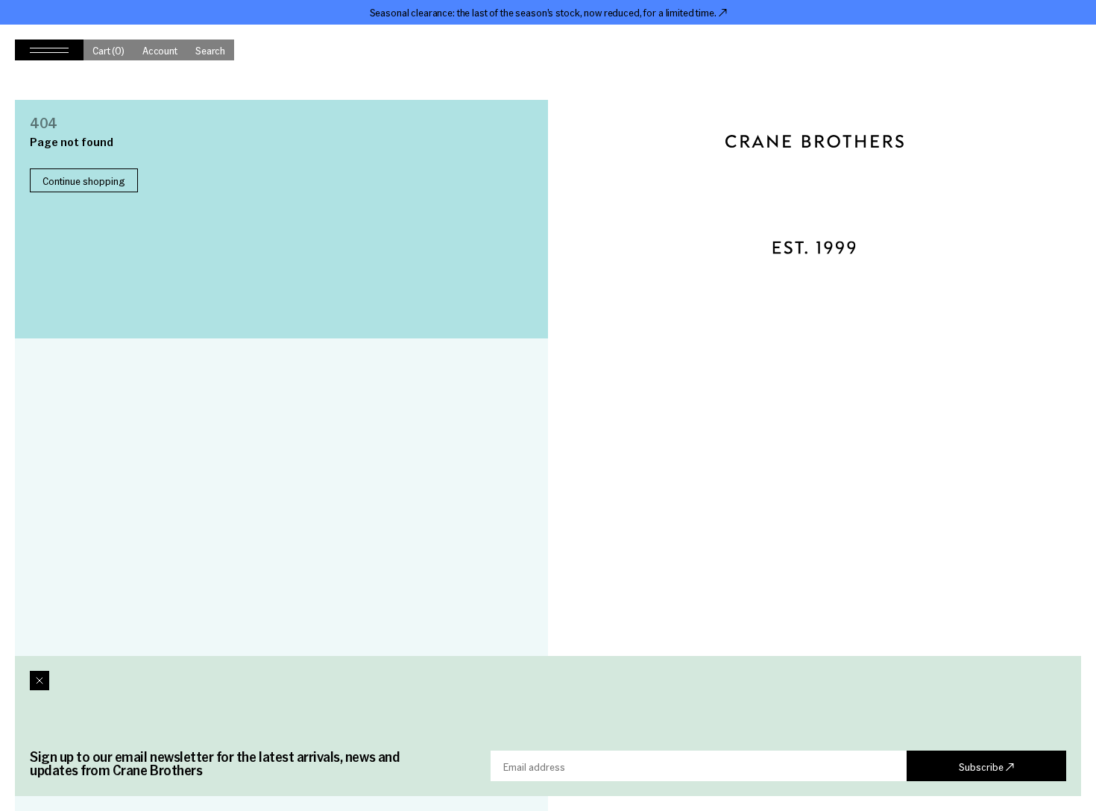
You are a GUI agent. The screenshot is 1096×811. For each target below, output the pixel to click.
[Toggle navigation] (49, 50)
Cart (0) (108, 50)
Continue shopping (83, 180)
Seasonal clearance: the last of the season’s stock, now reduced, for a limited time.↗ (548, 12)
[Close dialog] (39, 680)
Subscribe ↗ (986, 766)
